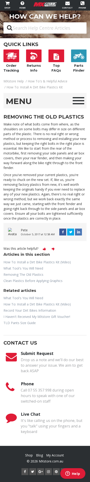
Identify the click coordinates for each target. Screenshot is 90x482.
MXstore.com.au (51, 461)
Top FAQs (56, 68)
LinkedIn (78, 232)
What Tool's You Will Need (23, 268)
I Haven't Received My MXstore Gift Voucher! (36, 316)
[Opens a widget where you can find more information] (72, 474)
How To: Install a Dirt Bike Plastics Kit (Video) (37, 262)
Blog (39, 455)
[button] (44, 249)
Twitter (70, 232)
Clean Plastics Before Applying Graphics (33, 281)
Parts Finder (78, 68)
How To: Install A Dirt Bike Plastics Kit (34, 87)
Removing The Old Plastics (23, 274)
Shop (29, 455)
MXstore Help (13, 81)
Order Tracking (11, 68)
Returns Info (34, 68)
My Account (55, 455)
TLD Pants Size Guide (19, 323)
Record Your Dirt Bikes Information (29, 310)
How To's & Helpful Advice (47, 81)
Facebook (62, 232)
